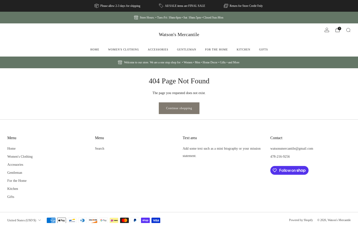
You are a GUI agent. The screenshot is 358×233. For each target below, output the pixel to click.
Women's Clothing (123, 49)
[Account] (326, 30)
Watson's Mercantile (179, 34)
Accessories (158, 49)
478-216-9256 (280, 156)
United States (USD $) (21, 220)
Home (94, 49)
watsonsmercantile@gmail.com (291, 148)
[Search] (348, 30)
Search (99, 148)
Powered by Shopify (301, 220)
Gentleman (186, 49)
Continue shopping (179, 108)
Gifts (263, 49)
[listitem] (117, 6)
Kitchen (243, 49)
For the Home (216, 49)
